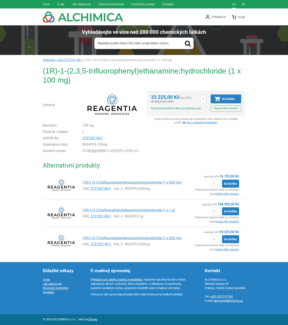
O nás (46, 279)
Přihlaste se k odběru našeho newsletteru (117, 279)
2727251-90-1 (92, 138)
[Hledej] (188, 43)
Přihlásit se (219, 17)
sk (243, 4)
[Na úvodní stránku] (83, 17)
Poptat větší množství (226, 108)
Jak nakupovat (52, 283)
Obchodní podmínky (56, 288)
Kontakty (48, 292)
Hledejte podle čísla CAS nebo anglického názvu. (133, 43)
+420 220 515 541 (221, 296)
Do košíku (230, 183)
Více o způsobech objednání (201, 122)
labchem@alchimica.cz (228, 300)
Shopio (92, 319)
